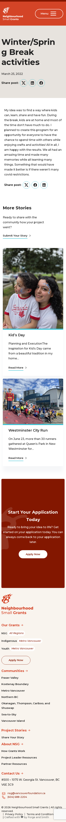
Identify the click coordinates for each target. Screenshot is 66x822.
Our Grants (10, 625)
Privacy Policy (14, 814)
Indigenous (21, 640)
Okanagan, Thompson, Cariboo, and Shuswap (25, 706)
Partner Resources (14, 764)
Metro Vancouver (13, 690)
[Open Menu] (54, 13)
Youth (17, 648)
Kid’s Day (16, 335)
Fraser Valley (9, 677)
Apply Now (33, 554)
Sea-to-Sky (8, 714)
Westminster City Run (28, 430)
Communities (12, 671)
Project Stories (14, 730)
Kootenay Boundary (15, 684)
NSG (12, 633)
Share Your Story (12, 737)
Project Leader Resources (19, 757)
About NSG (10, 744)
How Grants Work (13, 751)
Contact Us (10, 773)
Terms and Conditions (41, 814)
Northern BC (9, 697)
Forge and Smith (38, 817)
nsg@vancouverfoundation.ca (26, 793)
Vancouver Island (13, 720)
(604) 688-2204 (17, 797)
